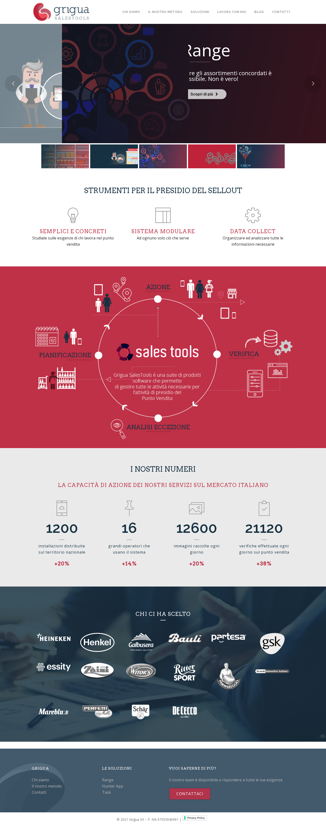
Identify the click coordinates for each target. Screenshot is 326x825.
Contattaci (189, 793)
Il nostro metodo (47, 786)
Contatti (39, 792)
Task (106, 792)
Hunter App (112, 786)
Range (108, 780)
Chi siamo (40, 780)
